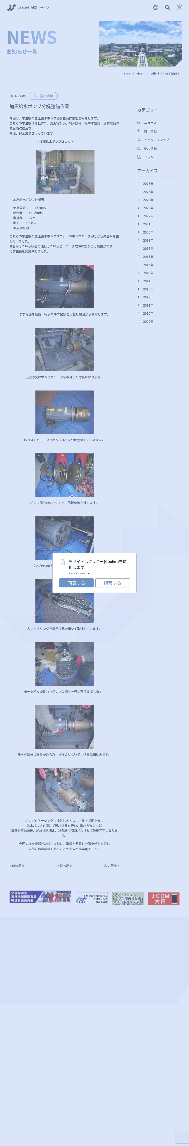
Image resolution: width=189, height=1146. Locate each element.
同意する (76, 583)
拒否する (112, 583)
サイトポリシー (76, 573)
